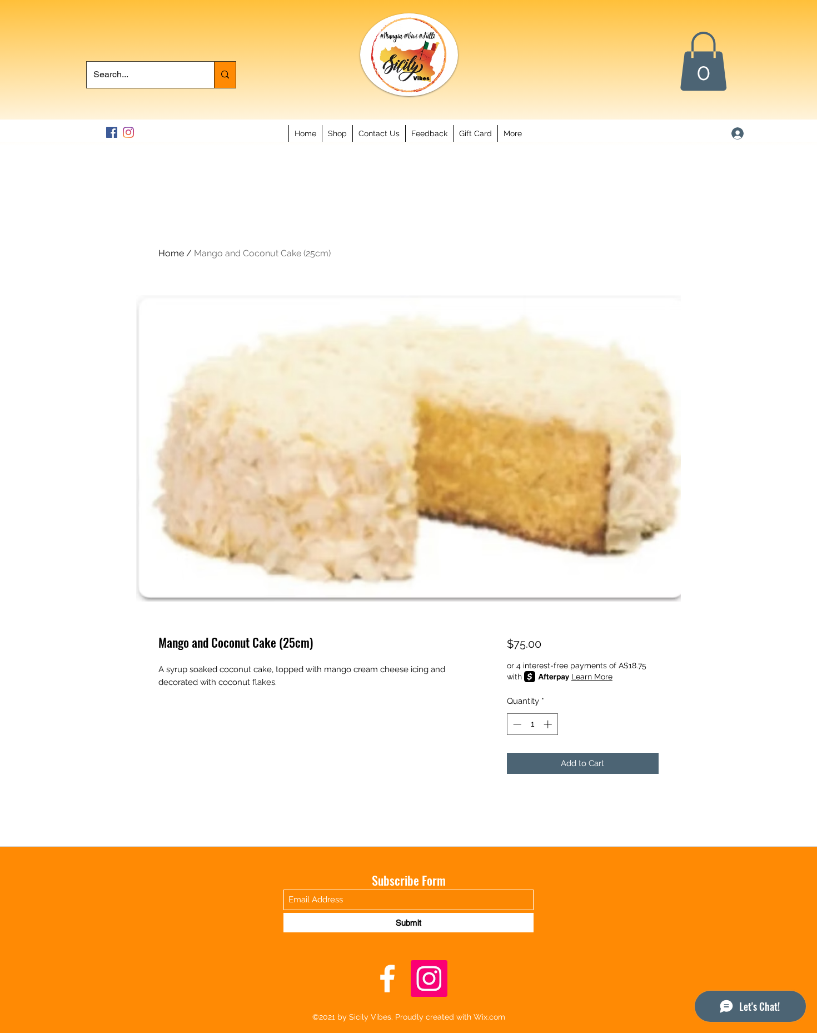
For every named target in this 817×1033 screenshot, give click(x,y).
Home (171, 253)
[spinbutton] (532, 724)
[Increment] (548, 724)
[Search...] (225, 75)
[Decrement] (516, 724)
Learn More (591, 676)
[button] (703, 61)
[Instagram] (128, 132)
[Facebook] (111, 132)
